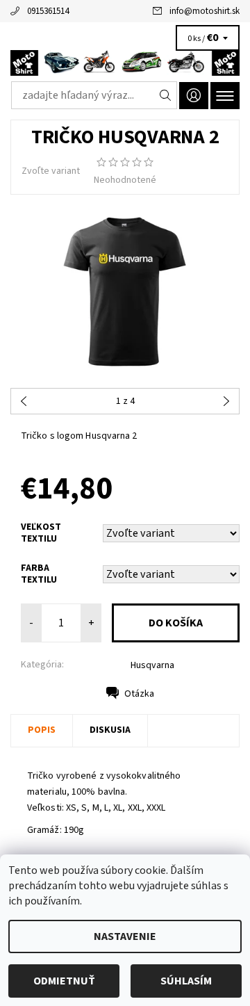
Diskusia (110, 730)
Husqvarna (152, 665)
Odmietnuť (64, 981)
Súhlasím (186, 981)
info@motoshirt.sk (204, 11)
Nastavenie (125, 936)
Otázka (139, 694)
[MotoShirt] (125, 63)
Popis (42, 730)
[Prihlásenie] (193, 95)
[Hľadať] (165, 95)
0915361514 (48, 11)
